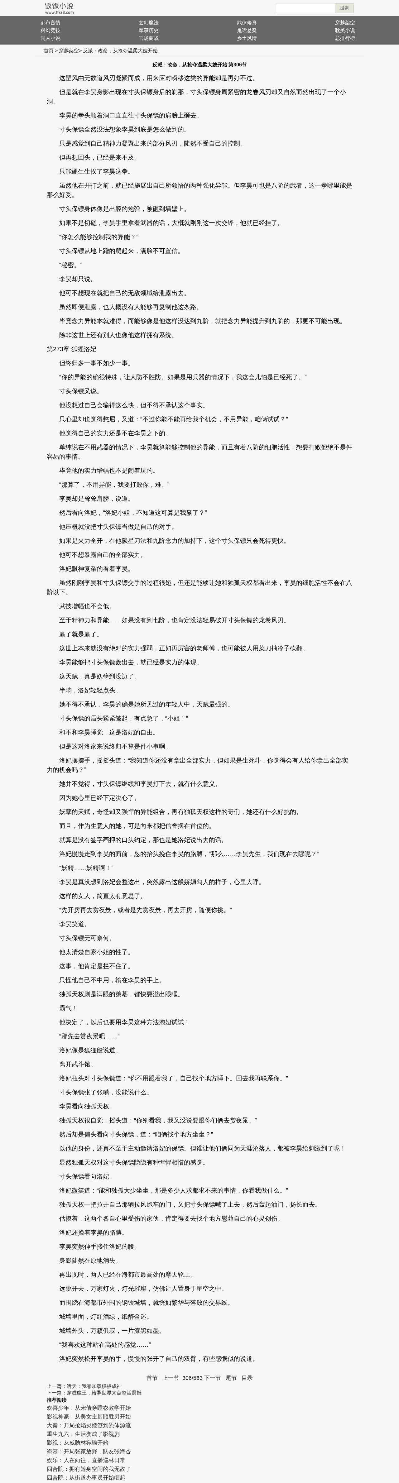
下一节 (212, 1378)
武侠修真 (247, 22)
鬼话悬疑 (247, 30)
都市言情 (50, 22)
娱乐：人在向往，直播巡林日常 (86, 1460)
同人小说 (50, 38)
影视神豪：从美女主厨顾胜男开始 (89, 1417)
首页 (49, 50)
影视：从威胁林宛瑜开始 (77, 1443)
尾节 (231, 1378)
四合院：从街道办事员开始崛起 (86, 1478)
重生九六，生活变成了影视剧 (83, 1434)
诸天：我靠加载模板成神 (94, 1386)
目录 (247, 1378)
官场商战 (149, 38)
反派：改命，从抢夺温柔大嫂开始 (120, 50)
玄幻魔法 (149, 22)
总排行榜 (345, 38)
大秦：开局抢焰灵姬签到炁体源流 (89, 1425)
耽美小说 (345, 30)
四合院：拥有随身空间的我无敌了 (89, 1469)
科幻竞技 (50, 30)
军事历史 (149, 30)
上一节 (170, 1378)
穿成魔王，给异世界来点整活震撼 (104, 1392)
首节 (152, 1378)
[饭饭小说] (59, 8)
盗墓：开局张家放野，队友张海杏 (89, 1451)
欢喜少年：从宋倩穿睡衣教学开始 (89, 1408)
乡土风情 (247, 38)
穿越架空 (345, 22)
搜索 (344, 7)
